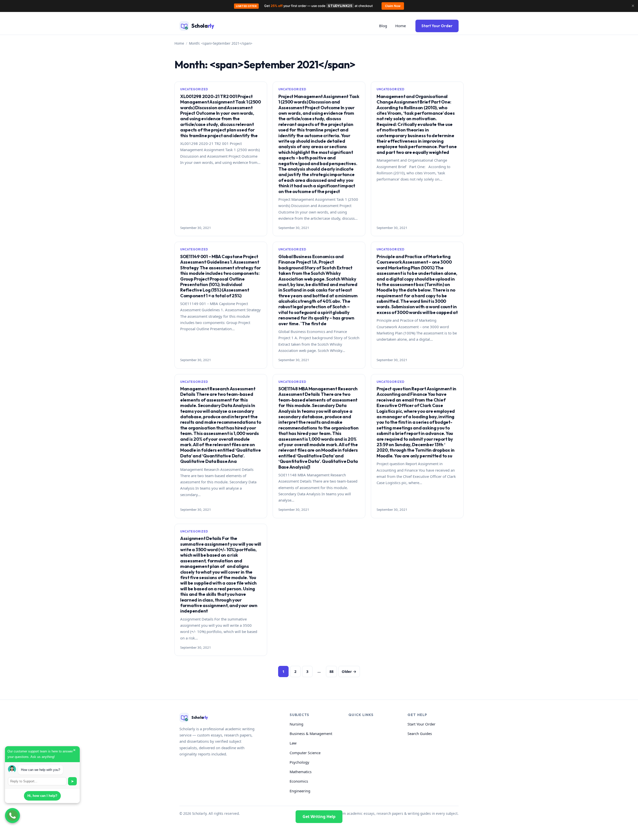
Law (293, 742)
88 (331, 671)
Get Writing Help (318, 816)
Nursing (296, 724)
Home (400, 25)
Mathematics (301, 771)
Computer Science (305, 752)
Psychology (299, 762)
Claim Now (392, 6)
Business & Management (311, 733)
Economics (299, 781)
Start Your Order (437, 25)
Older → (349, 671)
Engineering (300, 790)
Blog (383, 25)
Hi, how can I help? (42, 796)
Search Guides (419, 733)
